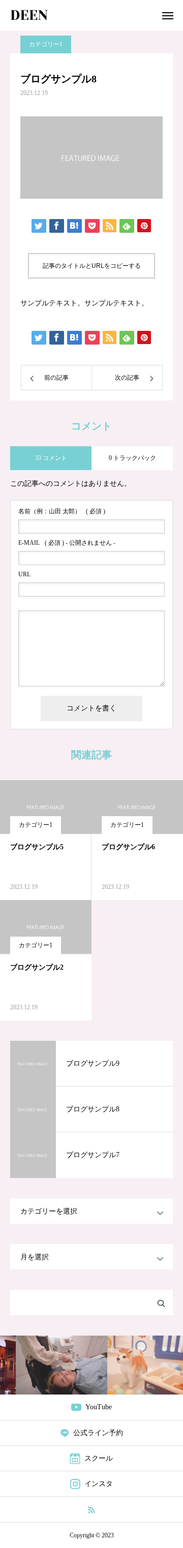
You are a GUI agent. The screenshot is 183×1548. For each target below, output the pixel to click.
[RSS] (92, 1509)
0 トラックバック (132, 457)
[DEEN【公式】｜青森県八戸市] (29, 15)
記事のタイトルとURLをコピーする (92, 265)
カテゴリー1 (46, 44)
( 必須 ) (61, 511)
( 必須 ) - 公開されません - (66, 543)
